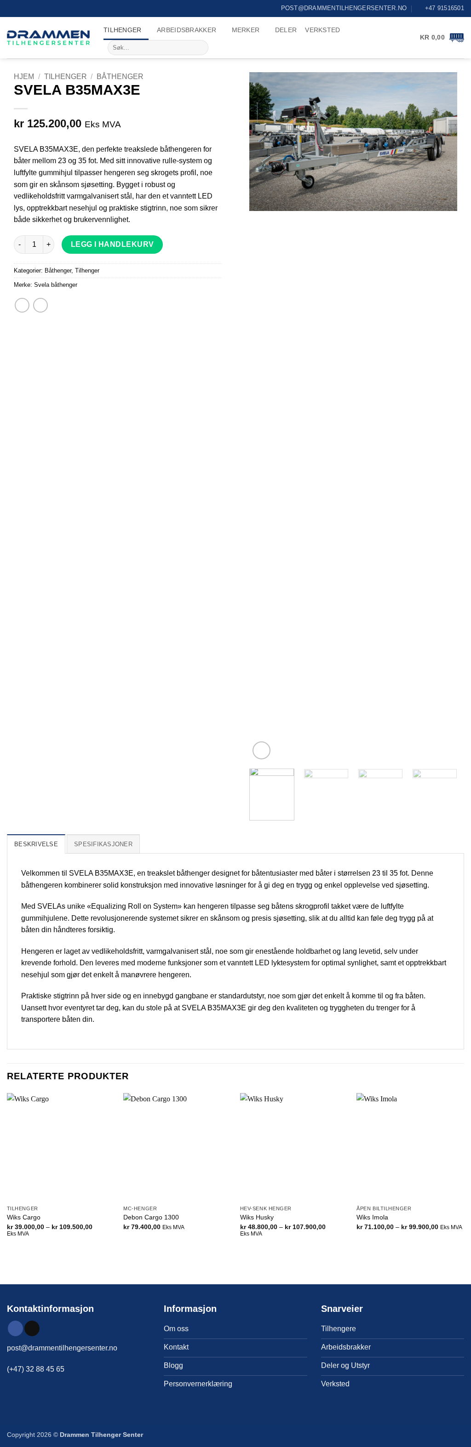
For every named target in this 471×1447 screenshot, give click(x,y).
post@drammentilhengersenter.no (62, 1348)
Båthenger (120, 76)
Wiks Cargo (23, 1217)
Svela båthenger (55, 284)
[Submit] (199, 48)
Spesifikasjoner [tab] (103, 844)
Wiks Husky (257, 1217)
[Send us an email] (32, 1328)
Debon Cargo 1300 (151, 1217)
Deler (286, 30)
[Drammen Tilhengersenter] (48, 37)
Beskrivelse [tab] (36, 844)
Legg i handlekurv (112, 244)
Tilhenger (122, 30)
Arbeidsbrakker (186, 30)
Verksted (322, 30)
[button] (442, 38)
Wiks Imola (372, 1217)
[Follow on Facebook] (15, 1328)
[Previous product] (40, 305)
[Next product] (22, 305)
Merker (246, 30)
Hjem (24, 76)
